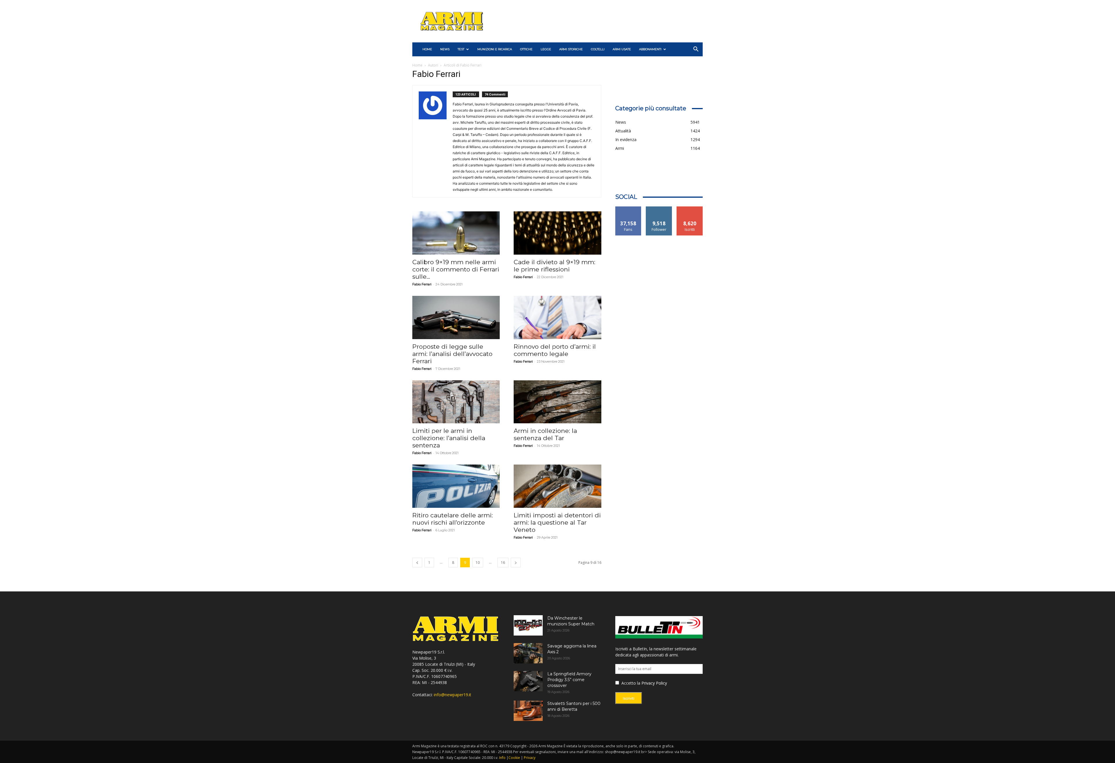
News (444, 49)
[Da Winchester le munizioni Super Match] (528, 625)
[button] (696, 50)
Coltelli (598, 49)
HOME (427, 49)
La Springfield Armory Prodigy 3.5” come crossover (569, 679)
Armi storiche (571, 49)
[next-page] (516, 562)
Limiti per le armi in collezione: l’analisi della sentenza (448, 438)
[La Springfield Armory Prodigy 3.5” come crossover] (528, 681)
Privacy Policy (654, 683)
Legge (546, 49)
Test (461, 49)
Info (502, 757)
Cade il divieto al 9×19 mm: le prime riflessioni (554, 265)
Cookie (514, 757)
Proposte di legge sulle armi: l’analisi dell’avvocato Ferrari (452, 354)
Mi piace (628, 208)
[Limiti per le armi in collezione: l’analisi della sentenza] (456, 402)
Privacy (529, 757)
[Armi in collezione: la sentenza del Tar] (557, 402)
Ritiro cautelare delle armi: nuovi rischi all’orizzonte (452, 519)
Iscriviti (689, 208)
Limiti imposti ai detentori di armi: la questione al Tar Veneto (557, 522)
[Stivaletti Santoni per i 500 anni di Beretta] (528, 711)
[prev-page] (417, 562)
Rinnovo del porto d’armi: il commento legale (555, 350)
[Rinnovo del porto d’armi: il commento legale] (557, 317)
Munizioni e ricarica (494, 49)
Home (417, 65)
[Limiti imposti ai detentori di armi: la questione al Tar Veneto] (557, 486)
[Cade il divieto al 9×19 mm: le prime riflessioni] (557, 233)
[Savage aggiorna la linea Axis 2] (528, 653)
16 (503, 562)
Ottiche (526, 49)
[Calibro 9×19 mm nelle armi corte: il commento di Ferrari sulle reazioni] (456, 233)
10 (478, 562)
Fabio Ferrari (421, 284)
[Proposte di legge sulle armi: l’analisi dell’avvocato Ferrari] (456, 317)
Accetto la (630, 683)
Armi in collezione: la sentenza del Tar (545, 434)
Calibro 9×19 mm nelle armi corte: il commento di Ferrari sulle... (455, 269)
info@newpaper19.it (452, 694)
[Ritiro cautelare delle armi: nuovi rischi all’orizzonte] (456, 486)
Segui (659, 208)
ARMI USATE (622, 49)
